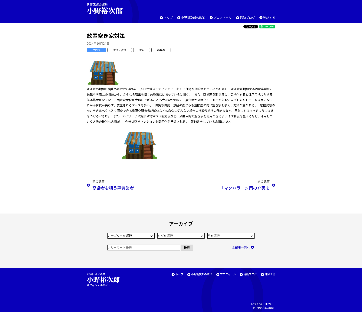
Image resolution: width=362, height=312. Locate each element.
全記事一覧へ (241, 247)
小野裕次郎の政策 (193, 17)
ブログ (96, 50)
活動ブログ (247, 17)
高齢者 (161, 50)
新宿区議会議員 (105, 8)
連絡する (269, 17)
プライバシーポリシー (263, 303)
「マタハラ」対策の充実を (245, 188)
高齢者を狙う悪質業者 (113, 188)
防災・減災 (119, 50)
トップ (168, 17)
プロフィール (222, 17)
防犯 (141, 50)
